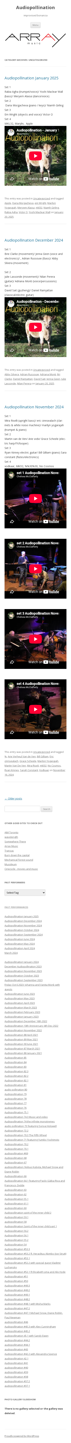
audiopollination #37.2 (17, 1381)
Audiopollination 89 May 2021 (21, 1039)
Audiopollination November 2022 (23, 1030)
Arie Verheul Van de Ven (22, 756)
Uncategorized (41, 198)
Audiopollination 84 (16, 1062)
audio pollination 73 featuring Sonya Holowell (31, 1126)
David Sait (39, 379)
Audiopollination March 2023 (21, 1007)
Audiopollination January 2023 (22, 1016)
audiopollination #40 (16, 1367)
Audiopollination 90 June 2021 (21, 1044)
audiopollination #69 (16, 1153)
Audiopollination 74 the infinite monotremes (30, 1121)
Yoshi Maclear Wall (39, 212)
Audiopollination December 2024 (34, 240)
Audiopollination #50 (16, 1281)
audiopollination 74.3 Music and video (26, 1117)
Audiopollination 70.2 (16, 1144)
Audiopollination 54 (16, 1244)
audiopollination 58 (16, 1221)
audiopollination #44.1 (17, 1345)
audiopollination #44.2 (17, 1340)
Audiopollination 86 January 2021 (23, 1053)
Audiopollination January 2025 (31, 78)
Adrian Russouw (29, 374)
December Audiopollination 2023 (23, 966)
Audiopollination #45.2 (17, 1331)
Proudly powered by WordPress (22, 1436)
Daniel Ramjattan (23, 379)
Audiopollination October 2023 (22, 975)
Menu (35, 25)
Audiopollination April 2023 (20, 1003)
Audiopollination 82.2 (16, 1076)
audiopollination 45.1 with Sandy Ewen (26, 1335)
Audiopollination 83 (16, 1066)
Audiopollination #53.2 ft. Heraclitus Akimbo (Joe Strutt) (35, 1253)
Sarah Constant (29, 770)
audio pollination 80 (16, 1089)
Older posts (13, 798)
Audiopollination (35, 7)
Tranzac (9, 850)
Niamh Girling (51, 207)
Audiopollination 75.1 (16, 1112)
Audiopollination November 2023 (23, 971)
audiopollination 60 (16, 1208)
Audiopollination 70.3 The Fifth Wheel (26, 1135)
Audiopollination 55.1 (16, 1199)
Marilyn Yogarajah (47, 761)
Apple (8, 203)
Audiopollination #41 (16, 1363)
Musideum (11, 864)
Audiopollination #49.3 (17, 1285)
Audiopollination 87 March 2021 (22, 1048)
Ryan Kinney (12, 770)
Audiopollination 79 (16, 1094)
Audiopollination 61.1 (16, 1203)
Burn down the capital (17, 855)
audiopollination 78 (16, 1098)
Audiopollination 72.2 (16, 1130)
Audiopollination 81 (16, 1085)
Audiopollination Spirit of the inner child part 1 (31, 1226)
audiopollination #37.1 (17, 1386)
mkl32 (39, 207)
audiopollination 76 (16, 1108)
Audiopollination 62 (16, 1194)
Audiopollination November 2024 (34, 406)
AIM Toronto (11, 832)
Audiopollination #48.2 (17, 1299)
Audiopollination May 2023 (20, 998)
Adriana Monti (48, 374)
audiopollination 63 (16, 1190)
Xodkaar (44, 770)
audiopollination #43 (16, 1349)
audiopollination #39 (16, 1372)
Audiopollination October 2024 (22, 930)
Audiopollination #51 (16, 1276)
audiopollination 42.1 (16, 1358)
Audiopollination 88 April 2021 (21, 1035)
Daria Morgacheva (23, 203)
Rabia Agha (11, 212)
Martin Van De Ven (15, 765)
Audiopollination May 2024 (20, 943)
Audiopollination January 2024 (22, 962)
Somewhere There (15, 841)
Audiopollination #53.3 (17, 1249)
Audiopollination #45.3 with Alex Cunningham (30, 1326)
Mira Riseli (33, 765)
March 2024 (11, 953)
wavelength (11, 837)
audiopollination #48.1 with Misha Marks (28, 1303)
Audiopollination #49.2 (17, 1290)
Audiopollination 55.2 (16, 1240)
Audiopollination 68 (16, 1158)
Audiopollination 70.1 (16, 1149)
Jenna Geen (53, 379)
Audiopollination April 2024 (20, 948)
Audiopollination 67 (16, 1162)
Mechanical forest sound (19, 859)
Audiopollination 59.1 (16, 1217)
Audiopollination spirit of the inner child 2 (28, 1212)
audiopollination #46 (16, 1322)
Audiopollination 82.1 (16, 1080)
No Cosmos (54, 765)
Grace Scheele (28, 761)
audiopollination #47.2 (17, 1308)
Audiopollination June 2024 (20, 939)
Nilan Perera (24, 383)
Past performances (16, 907)
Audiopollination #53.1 (17, 1258)
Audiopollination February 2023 (22, 1012)
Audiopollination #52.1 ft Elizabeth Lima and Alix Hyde (35, 1272)
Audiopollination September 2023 (24, 980)
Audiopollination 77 (16, 1103)
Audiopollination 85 (16, 1057)
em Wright (40, 203)
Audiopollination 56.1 (16, 1235)
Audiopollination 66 (16, 1176)
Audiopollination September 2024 (24, 934)
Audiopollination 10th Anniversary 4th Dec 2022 (31, 1025)
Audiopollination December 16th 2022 (26, 1021)
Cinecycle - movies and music (21, 869)
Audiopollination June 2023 (20, 994)
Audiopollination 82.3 (16, 1071)
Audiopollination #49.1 (17, 1294)
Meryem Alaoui (26, 207)
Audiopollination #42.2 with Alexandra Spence (31, 1354)
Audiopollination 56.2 (16, 1231)
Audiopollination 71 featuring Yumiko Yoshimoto (32, 1139)
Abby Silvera (12, 374)
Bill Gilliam (42, 756)
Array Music (11, 846)
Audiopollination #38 (16, 1376)
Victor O (23, 212)
